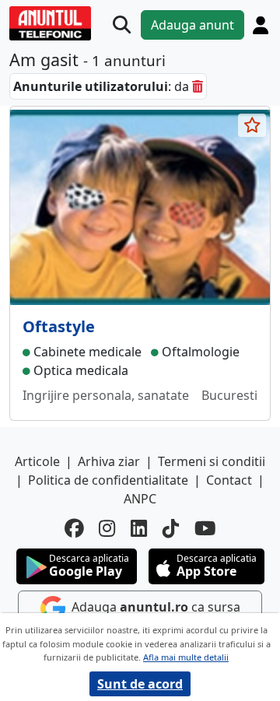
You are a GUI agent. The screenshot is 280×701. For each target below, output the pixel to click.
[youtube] (205, 528)
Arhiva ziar (109, 461)
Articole (37, 461)
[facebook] (74, 528)
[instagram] (107, 528)
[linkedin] (139, 528)
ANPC (140, 498)
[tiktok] (171, 528)
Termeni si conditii (211, 461)
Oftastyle (59, 326)
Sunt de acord (140, 683)
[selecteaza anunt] (252, 125)
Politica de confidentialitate (108, 480)
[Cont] (260, 25)
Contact (229, 480)
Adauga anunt (192, 24)
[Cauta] (122, 25)
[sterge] (197, 86)
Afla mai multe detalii (186, 657)
